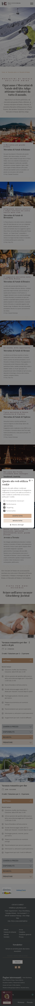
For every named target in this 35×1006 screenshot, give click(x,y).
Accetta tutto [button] (17, 516)
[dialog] (17, 503)
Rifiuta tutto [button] (17, 520)
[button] (17, 524)
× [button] (32, 480)
